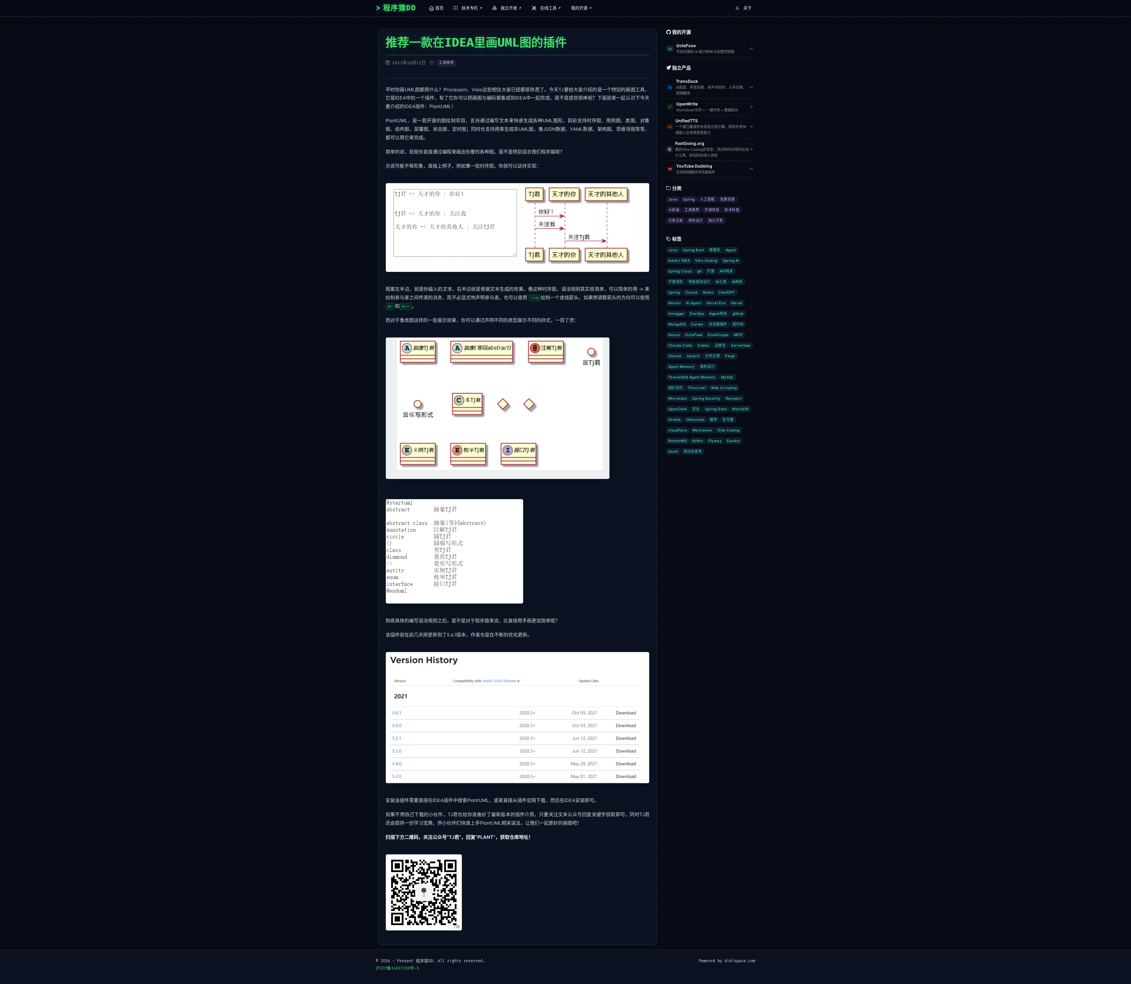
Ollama (675, 356)
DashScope (718, 335)
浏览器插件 (718, 324)
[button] (466, 8)
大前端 (673, 210)
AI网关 (737, 282)
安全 (696, 409)
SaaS (673, 451)
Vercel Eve (715, 303)
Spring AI (731, 260)
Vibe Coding (706, 260)
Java (673, 199)
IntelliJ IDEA (679, 260)
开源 (710, 271)
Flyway (715, 441)
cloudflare (677, 430)
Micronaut (677, 398)
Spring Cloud (680, 271)
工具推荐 (446, 63)
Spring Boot (693, 250)
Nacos (674, 335)
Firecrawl (697, 388)
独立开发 (715, 220)
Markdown (702, 430)
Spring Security (706, 398)
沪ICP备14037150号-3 (397, 968)
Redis (708, 292)
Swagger (676, 313)
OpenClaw (677, 409)
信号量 (727, 419)
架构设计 (695, 220)
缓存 (713, 419)
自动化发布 (693, 451)
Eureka (733, 441)
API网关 (726, 271)
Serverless (740, 345)
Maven (674, 303)
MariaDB (740, 409)
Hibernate (695, 419)
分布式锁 (712, 356)
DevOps (697, 313)
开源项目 (712, 210)
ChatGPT (726, 292)
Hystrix (693, 356)
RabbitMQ (677, 441)
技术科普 (732, 210)
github (738, 313)
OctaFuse (693, 335)
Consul (691, 292)
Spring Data (716, 409)
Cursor (697, 324)
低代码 (737, 324)
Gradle (674, 419)
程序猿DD (399, 8)
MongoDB (677, 324)
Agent (731, 250)
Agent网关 (718, 313)
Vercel (736, 303)
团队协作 (675, 388)
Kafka (697, 441)
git (699, 271)
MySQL (727, 377)
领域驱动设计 (699, 282)
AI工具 (721, 282)
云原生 (720, 345)
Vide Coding (728, 430)
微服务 (714, 250)
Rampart (734, 398)
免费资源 (727, 199)
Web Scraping (724, 388)
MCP (738, 335)
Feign (730, 356)
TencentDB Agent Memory (692, 377)
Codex (703, 345)
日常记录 (675, 220)
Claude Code (680, 345)
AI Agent (693, 303)
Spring (689, 199)
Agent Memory (681, 366)
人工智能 (707, 199)
